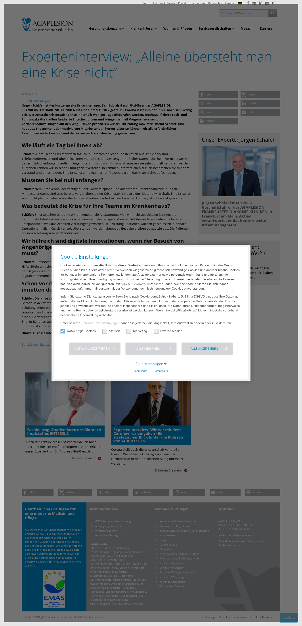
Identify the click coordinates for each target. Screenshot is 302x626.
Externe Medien (171, 331)
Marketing (140, 331)
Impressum (140, 371)
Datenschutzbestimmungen (100, 323)
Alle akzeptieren (204, 348)
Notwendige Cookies (81, 331)
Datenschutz (160, 371)
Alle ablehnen (148, 348)
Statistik (114, 331)
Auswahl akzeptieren (92, 348)
